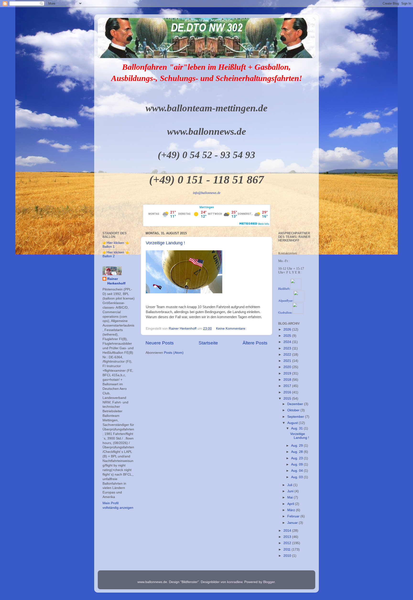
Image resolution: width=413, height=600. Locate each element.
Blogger (269, 582)
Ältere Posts (255, 342)
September (296, 416)
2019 (287, 373)
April (291, 504)
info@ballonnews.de (206, 193)
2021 (287, 361)
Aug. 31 (297, 428)
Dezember (295, 404)
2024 (287, 342)
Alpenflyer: (285, 300)
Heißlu (284, 288)
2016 (287, 392)
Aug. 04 (297, 470)
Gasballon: (285, 312)
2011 (287, 549)
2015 (287, 398)
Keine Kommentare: (231, 328)
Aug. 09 (297, 464)
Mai (290, 497)
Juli (290, 485)
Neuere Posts (160, 342)
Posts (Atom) (174, 352)
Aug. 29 (297, 445)
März (291, 510)
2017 (287, 386)
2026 (287, 329)
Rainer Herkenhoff (116, 281)
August (293, 423)
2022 (287, 354)
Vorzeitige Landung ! (165, 243)
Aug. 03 (297, 477)
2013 (287, 537)
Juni (290, 491)
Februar (293, 516)
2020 (287, 367)
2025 (287, 336)
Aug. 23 (297, 458)
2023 (287, 348)
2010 (287, 555)
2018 (287, 379)
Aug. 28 (297, 452)
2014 (287, 530)
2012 (287, 543)
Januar (293, 523)
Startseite (208, 342)
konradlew (234, 582)
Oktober (293, 410)
